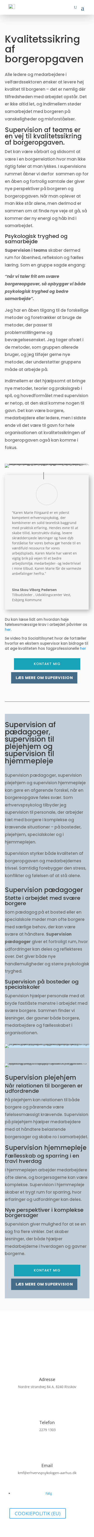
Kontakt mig (47, 663)
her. (8, 629)
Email (47, 1465)
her (83, 648)
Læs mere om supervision (44, 677)
